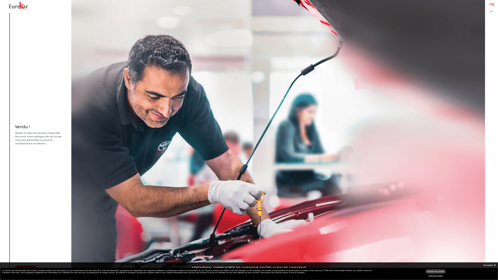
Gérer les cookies (435, 276)
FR (491, 11)
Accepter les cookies (435, 271)
